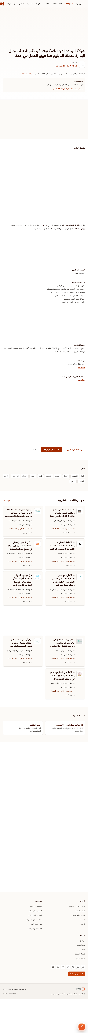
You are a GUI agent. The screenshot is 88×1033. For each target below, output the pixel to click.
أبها (82, 476)
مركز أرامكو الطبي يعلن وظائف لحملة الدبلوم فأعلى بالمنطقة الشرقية (21, 642)
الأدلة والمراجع (80, 911)
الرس (6, 476)
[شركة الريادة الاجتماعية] (82, 64)
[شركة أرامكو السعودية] (79, 577)
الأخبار (21, 4)
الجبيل (57, 476)
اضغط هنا (81, 367)
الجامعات (56, 4)
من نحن (82, 941)
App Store (7, 989)
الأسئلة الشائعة (80, 954)
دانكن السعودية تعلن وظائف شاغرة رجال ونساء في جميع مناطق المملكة (20, 545)
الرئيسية (79, 4)
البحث (8, 4)
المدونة (30, 4)
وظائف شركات (27, 74)
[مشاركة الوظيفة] (81, 1027)
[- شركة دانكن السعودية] (37, 544)
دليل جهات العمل (36, 924)
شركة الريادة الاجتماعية (66, 65)
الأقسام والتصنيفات (35, 915)
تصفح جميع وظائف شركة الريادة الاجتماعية (67, 89)
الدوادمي (15, 476)
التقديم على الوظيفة (51, 450)
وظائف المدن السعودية (34, 920)
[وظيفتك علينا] (80, 989)
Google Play (19, 989)
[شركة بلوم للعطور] (79, 511)
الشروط (5, 993)
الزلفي (73, 481)
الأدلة (47, 4)
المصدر (33, 450)
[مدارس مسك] (79, 641)
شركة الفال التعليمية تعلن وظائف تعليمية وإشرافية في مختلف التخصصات (62, 675)
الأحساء (75, 476)
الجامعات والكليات (35, 929)
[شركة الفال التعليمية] (79, 674)
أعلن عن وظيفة (75, 974)
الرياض (81, 481)
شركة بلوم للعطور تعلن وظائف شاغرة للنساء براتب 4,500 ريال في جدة (62, 512)
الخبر (40, 476)
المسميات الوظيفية (35, 911)
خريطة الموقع (80, 958)
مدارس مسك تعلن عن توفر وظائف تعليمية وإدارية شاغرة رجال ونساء (62, 642)
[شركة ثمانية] (79, 544)
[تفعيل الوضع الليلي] (14, 4)
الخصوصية (12, 993)
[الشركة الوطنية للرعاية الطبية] (37, 577)
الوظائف (68, 4)
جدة (64, 229)
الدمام (24, 476)
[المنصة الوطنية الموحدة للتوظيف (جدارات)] (37, 511)
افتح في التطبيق (73, 450)
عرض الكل (6, 500)
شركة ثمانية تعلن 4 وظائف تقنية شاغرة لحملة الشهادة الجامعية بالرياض (62, 545)
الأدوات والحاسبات (78, 915)
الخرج (33, 476)
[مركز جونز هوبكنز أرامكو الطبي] (37, 641)
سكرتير (81, 273)
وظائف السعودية (36, 906)
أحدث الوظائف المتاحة (77, 906)
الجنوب (49, 476)
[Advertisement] (44, 32)
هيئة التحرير (81, 945)
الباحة (66, 476)
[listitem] (83, 967)
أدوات (38, 4)
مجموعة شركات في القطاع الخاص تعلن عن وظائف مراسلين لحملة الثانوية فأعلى (18, 512)
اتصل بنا (82, 949)
